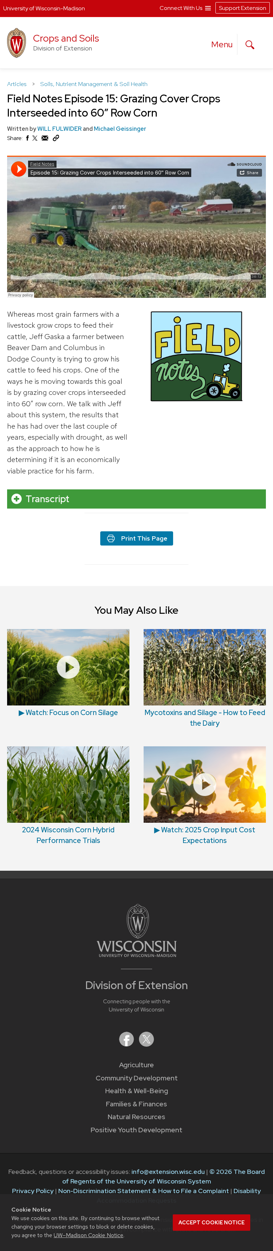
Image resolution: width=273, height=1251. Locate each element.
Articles (17, 84)
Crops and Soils (66, 38)
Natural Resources (136, 1116)
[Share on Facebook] (27, 140)
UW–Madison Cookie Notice (88, 1235)
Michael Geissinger (120, 129)
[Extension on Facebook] (127, 1044)
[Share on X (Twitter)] (35, 141)
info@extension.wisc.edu (168, 1171)
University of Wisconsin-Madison (44, 8)
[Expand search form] (250, 45)
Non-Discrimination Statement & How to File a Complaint (143, 1191)
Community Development (137, 1078)
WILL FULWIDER (59, 129)
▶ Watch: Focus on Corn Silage (68, 712)
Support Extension (242, 8)
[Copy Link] (56, 139)
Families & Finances (136, 1104)
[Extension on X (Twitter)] (146, 1044)
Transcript (47, 499)
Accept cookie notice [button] (211, 1222)
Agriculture (136, 1065)
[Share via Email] (45, 140)
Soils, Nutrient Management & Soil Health (94, 84)
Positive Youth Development (136, 1130)
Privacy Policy (33, 1191)
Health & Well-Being (136, 1090)
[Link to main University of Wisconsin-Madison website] (137, 954)
